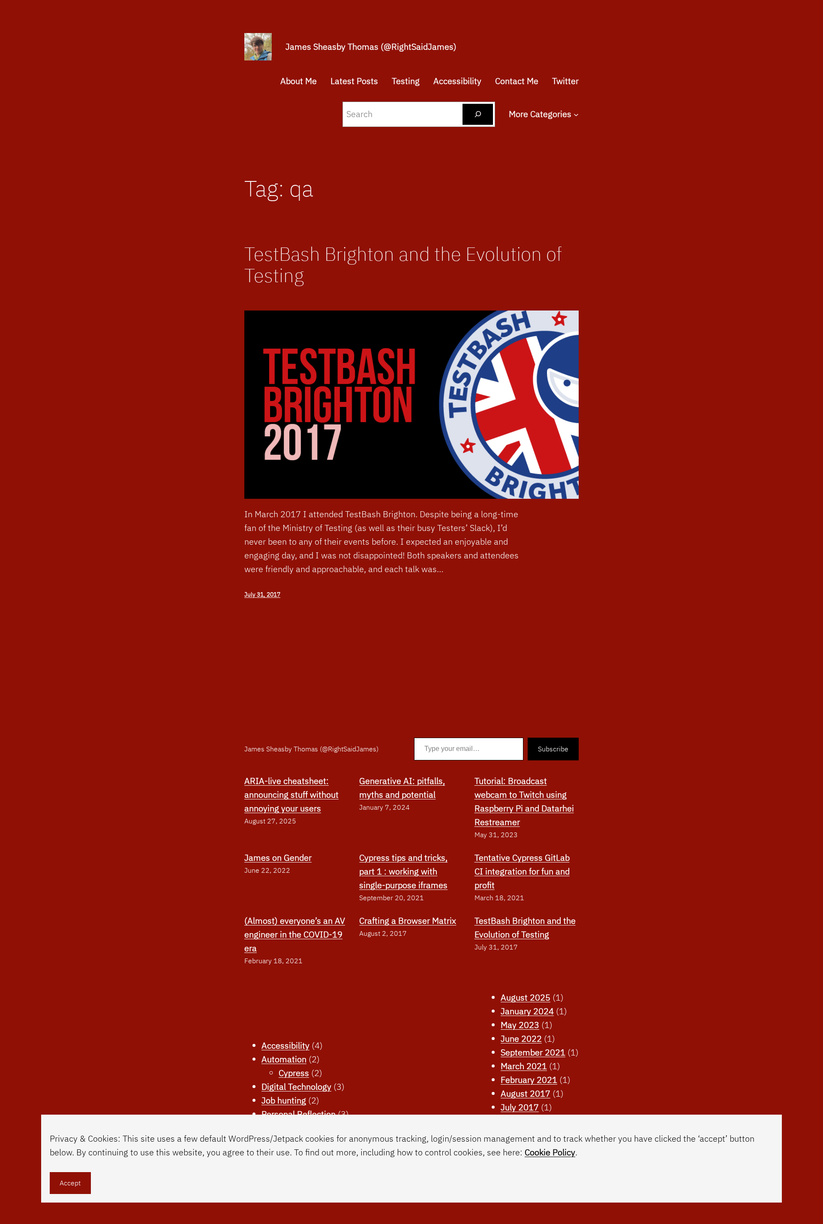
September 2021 (533, 1052)
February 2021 (529, 1079)
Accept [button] (70, 1183)
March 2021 (524, 1066)
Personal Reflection (298, 1114)
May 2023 (520, 1025)
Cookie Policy (550, 1152)
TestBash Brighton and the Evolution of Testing (403, 264)
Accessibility (285, 1045)
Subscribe (553, 749)
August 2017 (525, 1093)
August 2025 (525, 997)
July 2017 (520, 1107)
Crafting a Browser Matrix (407, 920)
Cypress (294, 1073)
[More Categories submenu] (576, 114)
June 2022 (521, 1038)
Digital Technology (296, 1086)
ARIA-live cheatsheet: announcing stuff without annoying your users (291, 794)
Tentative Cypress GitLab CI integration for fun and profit (522, 871)
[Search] (478, 114)
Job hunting (283, 1100)
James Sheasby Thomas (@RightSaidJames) (371, 46)
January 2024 (527, 1011)
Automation (283, 1059)
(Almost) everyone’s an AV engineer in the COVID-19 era (294, 934)
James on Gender (278, 857)
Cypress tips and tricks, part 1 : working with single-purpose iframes (403, 871)
